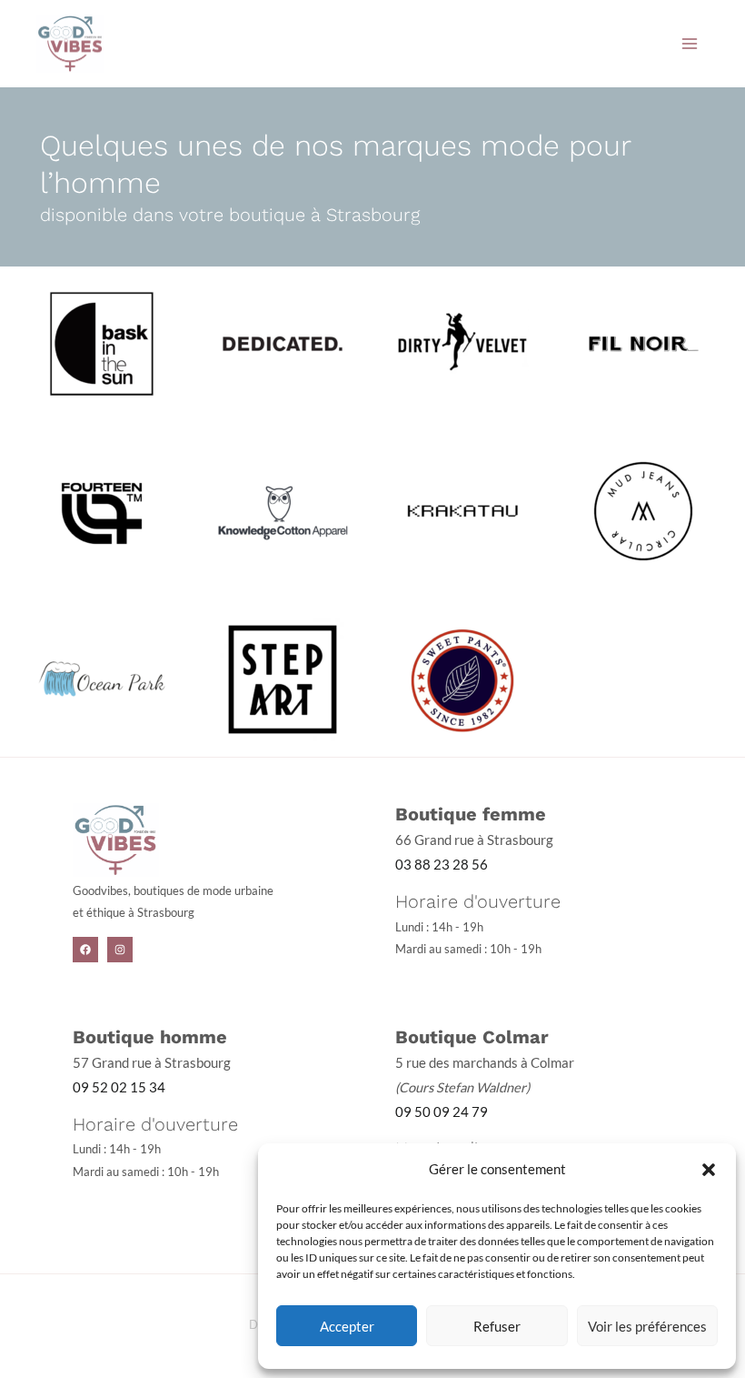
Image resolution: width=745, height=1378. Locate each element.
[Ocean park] (102, 678)
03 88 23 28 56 (441, 864)
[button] (709, 1170)
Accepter (347, 1326)
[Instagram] (120, 949)
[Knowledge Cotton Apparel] (282, 510)
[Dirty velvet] (462, 341)
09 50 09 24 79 (441, 1112)
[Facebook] (85, 949)
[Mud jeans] (643, 510)
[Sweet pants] (462, 678)
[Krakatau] (462, 510)
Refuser (497, 1326)
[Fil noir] (643, 341)
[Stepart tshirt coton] (282, 678)
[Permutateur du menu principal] (689, 44)
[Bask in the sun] (102, 341)
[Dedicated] (282, 341)
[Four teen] (102, 510)
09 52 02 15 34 (119, 1087)
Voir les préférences (647, 1326)
